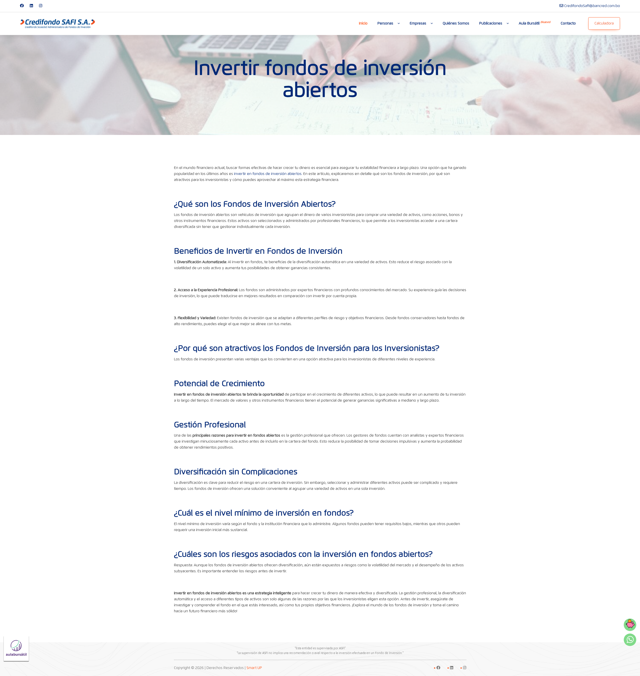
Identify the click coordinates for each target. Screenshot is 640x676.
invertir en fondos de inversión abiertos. (268, 174)
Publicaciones (490, 23)
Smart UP (254, 668)
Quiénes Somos (456, 23)
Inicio (363, 23)
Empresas (418, 23)
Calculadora (604, 23)
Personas (385, 23)
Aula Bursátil (535, 23)
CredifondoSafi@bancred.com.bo (592, 6)
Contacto (568, 23)
